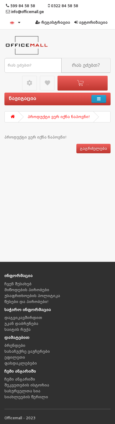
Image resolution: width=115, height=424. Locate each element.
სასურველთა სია (22, 391)
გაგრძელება (93, 148)
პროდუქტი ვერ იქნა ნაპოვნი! (59, 117)
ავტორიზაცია (93, 22)
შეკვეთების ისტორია (26, 385)
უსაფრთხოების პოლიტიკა (32, 296)
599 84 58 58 (22, 6)
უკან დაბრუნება (21, 324)
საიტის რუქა (17, 330)
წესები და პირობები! (26, 302)
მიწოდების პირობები (26, 290)
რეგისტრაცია (55, 22)
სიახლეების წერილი (26, 397)
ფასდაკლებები (20, 363)
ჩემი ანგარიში (19, 379)
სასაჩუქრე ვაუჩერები (27, 351)
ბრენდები (14, 346)
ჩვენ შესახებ (18, 284)
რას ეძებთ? (86, 65)
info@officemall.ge (27, 12)
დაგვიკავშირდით (23, 318)
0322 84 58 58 (64, 6)
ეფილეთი (14, 357)
